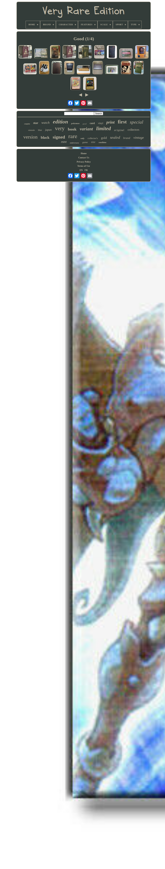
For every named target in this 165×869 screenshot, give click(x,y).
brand (126, 138)
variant (86, 128)
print (110, 122)
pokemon (75, 123)
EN (81, 170)
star (35, 123)
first (122, 122)
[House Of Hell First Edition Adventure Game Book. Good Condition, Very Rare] (55, 52)
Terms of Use (83, 166)
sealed (115, 137)
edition (60, 122)
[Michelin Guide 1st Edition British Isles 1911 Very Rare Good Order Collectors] (112, 52)
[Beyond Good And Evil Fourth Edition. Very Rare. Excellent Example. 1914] (57, 68)
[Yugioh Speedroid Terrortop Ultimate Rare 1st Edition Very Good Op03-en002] (76, 84)
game (85, 142)
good (85, 124)
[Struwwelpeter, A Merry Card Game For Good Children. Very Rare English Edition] (41, 54)
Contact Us (83, 157)
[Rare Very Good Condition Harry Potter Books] (99, 52)
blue (40, 130)
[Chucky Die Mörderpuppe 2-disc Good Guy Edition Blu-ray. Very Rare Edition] (142, 52)
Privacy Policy (84, 162)
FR (86, 170)
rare (72, 136)
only (82, 138)
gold (104, 138)
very (60, 128)
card (92, 123)
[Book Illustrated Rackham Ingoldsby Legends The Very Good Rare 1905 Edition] (85, 52)
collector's (93, 138)
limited (103, 128)
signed (59, 137)
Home (84, 153)
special (136, 122)
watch (45, 123)
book (72, 129)
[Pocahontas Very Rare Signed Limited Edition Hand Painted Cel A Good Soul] (112, 70)
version (30, 137)
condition (102, 142)
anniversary (74, 143)
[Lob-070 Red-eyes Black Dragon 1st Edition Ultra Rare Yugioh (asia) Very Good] (89, 84)
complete (27, 124)
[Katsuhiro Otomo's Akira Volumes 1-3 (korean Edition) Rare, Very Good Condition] (44, 68)
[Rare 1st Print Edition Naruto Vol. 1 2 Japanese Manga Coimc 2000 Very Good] (30, 69)
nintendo (31, 130)
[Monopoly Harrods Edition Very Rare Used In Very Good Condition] (126, 54)
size (93, 142)
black (45, 137)
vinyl (100, 123)
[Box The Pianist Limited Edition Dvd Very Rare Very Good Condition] (69, 68)
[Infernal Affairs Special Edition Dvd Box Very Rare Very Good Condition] (98, 68)
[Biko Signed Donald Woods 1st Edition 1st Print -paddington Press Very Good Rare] (126, 68)
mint (64, 142)
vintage (138, 137)
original (119, 130)
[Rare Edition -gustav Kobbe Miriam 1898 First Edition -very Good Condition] (139, 68)
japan (48, 129)
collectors (133, 129)
